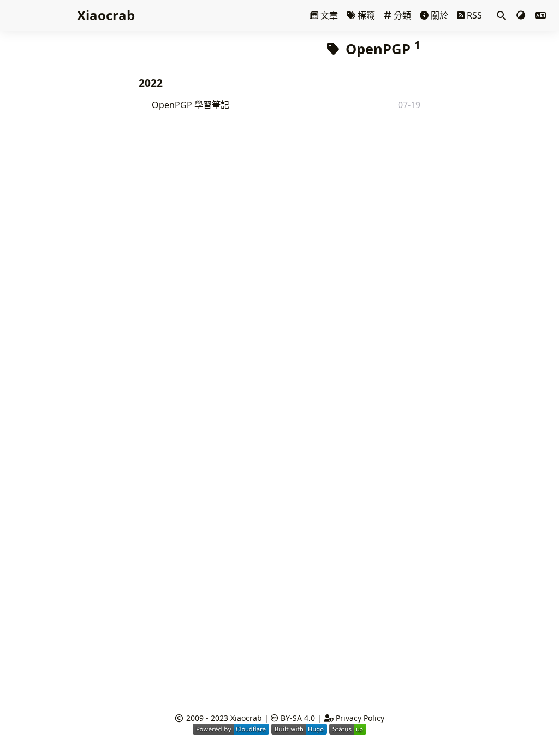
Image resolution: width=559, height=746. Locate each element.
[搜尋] (501, 15)
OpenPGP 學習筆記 (190, 105)
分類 (401, 15)
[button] (540, 15)
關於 (438, 15)
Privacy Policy (359, 718)
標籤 (365, 15)
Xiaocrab (246, 718)
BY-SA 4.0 (296, 718)
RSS (473, 15)
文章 (328, 15)
